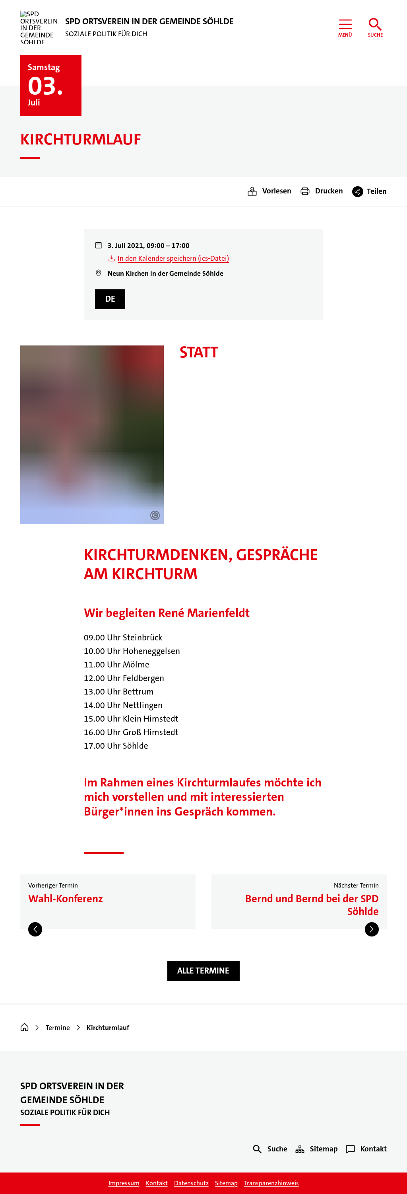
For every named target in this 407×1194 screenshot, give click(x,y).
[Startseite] (24, 1027)
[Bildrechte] (155, 515)
